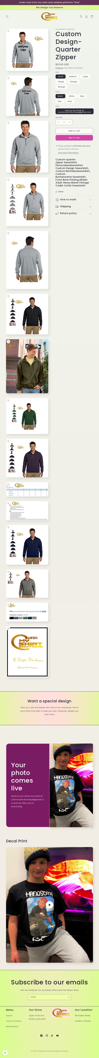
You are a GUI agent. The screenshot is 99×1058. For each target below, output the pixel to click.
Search (9, 1015)
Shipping (59, 68)
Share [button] (61, 191)
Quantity (59, 117)
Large (85, 76)
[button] (7, 16)
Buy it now (74, 137)
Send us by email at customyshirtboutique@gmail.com (74, 111)
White (71, 96)
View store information (68, 153)
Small (60, 76)
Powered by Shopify (61, 1051)
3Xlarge (61, 87)
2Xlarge (73, 81)
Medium (73, 76)
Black (60, 96)
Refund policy (12, 1026)
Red (59, 101)
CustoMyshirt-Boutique (45, 1051)
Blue (82, 96)
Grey (69, 101)
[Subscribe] (68, 997)
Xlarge (61, 81)
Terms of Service (14, 1021)
